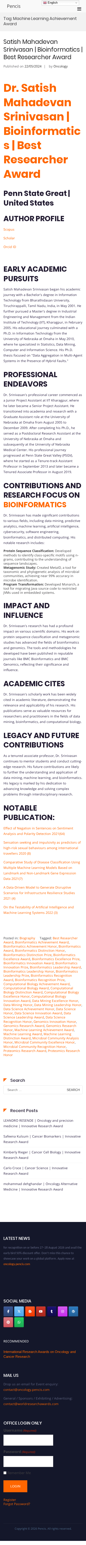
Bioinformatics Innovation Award (28, 963)
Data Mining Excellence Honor (55, 1000)
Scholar (9, 238)
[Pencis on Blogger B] (30, 1311)
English (52, 2)
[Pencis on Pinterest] (8, 1322)
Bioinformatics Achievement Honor (30, 946)
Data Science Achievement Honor (28, 1009)
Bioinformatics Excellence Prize (56, 959)
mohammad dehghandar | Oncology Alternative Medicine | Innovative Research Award (40, 1186)
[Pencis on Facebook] (8, 1311)
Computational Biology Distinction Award (38, 990)
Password (19, 1451)
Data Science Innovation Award (38, 1013)
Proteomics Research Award (24, 1051)
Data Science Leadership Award (37, 1015)
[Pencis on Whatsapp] (19, 1322)
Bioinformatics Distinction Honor (40, 950)
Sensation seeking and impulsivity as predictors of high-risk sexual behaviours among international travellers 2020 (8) (42, 848)
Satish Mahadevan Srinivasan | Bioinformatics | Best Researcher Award (43, 49)
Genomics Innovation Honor (54, 1021)
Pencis (14, 6)
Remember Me (19, 1473)
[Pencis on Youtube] (41, 1311)
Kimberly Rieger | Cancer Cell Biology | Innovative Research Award (41, 1155)
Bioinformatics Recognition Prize (40, 980)
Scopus (8, 229)
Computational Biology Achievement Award (36, 984)
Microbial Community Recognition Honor (34, 1046)
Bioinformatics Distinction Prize (27, 955)
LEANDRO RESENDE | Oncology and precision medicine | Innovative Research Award (38, 1123)
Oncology (60, 66)
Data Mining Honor (18, 1005)
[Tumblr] (52, 1311)
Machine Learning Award (22, 1034)
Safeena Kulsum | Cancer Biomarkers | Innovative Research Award (42, 1139)
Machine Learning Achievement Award (44, 1030)
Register (9, 1500)
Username (19, 1430)
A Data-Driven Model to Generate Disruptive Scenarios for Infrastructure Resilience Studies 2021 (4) (39, 893)
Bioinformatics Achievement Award (42, 942)
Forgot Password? (16, 1504)
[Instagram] (62, 1311)
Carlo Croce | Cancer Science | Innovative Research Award (35, 1171)
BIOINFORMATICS (35, 504)
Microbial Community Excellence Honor (44, 1042)
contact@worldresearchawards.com (30, 1404)
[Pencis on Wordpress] (73, 1311)
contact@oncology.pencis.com (26, 1389)
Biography (27, 938)
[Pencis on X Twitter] (19, 1311)
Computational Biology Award (26, 988)
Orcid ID (9, 247)
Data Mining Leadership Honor (57, 1005)
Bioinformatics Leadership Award (55, 967)
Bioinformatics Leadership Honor (28, 971)
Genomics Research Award (23, 1025)
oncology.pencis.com (16, 1260)
